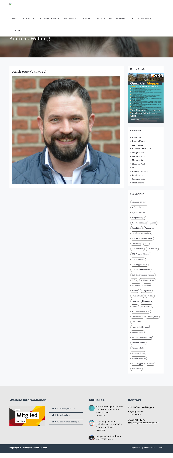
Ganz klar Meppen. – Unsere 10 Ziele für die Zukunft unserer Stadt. (109, 409)
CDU (146, 244)
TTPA (161, 448)
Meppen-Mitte (138, 152)
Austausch (149, 228)
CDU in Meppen (138, 259)
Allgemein (136, 137)
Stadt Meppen (137, 363)
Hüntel (134, 306)
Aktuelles (29, 18)
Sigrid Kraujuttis (139, 358)
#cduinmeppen (138, 202)
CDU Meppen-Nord (139, 264)
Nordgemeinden (138, 343)
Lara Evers (136, 322)
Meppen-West (138, 164)
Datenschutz (149, 448)
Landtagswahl (152, 317)
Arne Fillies (136, 228)
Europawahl (146, 290)
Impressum (136, 448)
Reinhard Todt (138, 348)
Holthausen (147, 301)
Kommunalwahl (50, 18)
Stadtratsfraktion (92, 18)
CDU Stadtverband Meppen (143, 275)
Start (15, 18)
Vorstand (70, 18)
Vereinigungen (141, 18)
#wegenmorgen (138, 217)
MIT (134, 167)
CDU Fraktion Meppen (141, 254)
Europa (135, 290)
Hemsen (135, 301)
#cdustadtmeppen (139, 207)
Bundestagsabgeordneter (142, 238)
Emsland (147, 285)
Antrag (153, 223)
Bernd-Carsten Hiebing (141, 233)
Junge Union (137, 145)
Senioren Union (139, 179)
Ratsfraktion (137, 175)
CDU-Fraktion (137, 249)
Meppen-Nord (138, 156)
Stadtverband (138, 183)
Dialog (134, 280)
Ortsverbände (118, 18)
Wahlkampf (136, 369)
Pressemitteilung (140, 171)
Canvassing (136, 244)
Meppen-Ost (137, 160)
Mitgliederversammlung (142, 337)
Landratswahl (137, 317)
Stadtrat (150, 363)
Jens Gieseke (146, 306)
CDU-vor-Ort (152, 249)
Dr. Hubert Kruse (147, 280)
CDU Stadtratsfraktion (141, 270)
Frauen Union (138, 141)
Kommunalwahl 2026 (141, 148)
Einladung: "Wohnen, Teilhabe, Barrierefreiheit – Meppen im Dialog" (109, 424)
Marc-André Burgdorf (141, 327)
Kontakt (16, 30)
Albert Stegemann (139, 223)
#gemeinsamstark (139, 212)
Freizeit (150, 296)
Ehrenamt (136, 285)
